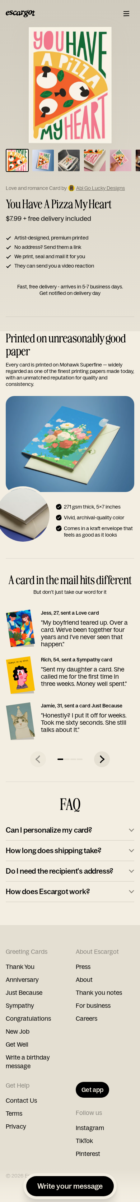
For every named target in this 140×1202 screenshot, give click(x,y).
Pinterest (88, 1153)
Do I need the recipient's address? (59, 870)
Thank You (20, 966)
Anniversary (22, 979)
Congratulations (28, 1018)
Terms (14, 1113)
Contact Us (21, 1100)
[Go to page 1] (60, 759)
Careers (86, 1018)
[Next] (102, 759)
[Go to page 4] (80, 759)
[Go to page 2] (67, 759)
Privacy (16, 1126)
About (84, 979)
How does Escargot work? (47, 891)
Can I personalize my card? (49, 829)
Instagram (90, 1128)
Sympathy (20, 1005)
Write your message (70, 1185)
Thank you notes (99, 992)
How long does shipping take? (53, 850)
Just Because (24, 992)
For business (93, 1005)
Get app (92, 1089)
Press (83, 966)
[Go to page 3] (73, 759)
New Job (17, 1031)
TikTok (84, 1140)
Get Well (17, 1044)
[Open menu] (126, 14)
